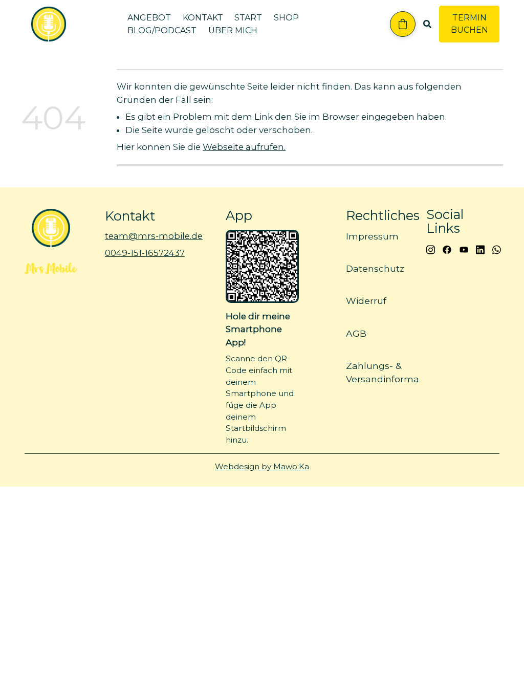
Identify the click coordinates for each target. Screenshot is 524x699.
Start (248, 18)
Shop (286, 18)
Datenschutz (375, 268)
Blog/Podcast (161, 30)
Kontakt (203, 18)
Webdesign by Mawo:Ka (262, 466)
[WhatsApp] (496, 249)
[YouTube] (464, 249)
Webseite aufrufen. (244, 147)
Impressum (372, 236)
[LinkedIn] (480, 249)
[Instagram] (430, 249)
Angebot (149, 18)
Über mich (232, 30)
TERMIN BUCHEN (469, 24)
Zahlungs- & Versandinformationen (397, 372)
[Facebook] (447, 249)
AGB (356, 332)
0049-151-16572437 (145, 253)
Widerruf (366, 300)
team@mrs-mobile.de (154, 236)
